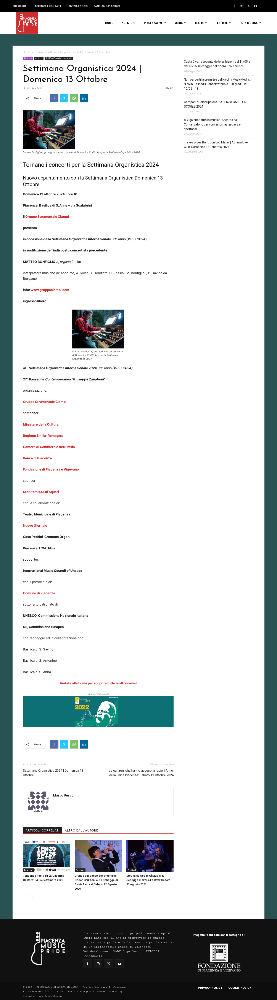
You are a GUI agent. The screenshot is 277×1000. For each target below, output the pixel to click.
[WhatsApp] (74, 98)
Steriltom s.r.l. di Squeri (41, 492)
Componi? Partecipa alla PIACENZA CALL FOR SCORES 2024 (215, 104)
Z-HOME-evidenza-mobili (59, 58)
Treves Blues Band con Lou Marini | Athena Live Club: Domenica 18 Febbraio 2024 (216, 145)
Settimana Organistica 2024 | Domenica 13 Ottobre (53, 773)
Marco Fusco (63, 795)
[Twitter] (249, 6)
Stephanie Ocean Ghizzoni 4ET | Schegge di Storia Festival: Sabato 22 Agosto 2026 (148, 880)
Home (27, 52)
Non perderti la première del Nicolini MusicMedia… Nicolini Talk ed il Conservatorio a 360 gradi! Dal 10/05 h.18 (217, 84)
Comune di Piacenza (39, 593)
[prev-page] (25, 897)
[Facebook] (234, 6)
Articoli (38, 58)
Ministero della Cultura (41, 424)
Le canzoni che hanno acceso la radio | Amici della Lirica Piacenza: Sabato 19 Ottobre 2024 (141, 773)
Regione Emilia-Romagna (43, 436)
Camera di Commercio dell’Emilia (49, 447)
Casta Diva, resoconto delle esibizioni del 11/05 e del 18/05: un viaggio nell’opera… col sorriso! (217, 64)
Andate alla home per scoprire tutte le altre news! (98, 683)
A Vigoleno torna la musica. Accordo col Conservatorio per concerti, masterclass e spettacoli (212, 124)
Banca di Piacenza (37, 458)
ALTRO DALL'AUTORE (81, 830)
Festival (28, 870)
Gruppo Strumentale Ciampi (47, 217)
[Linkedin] (84, 98)
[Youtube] (256, 6)
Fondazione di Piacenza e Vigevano (51, 469)
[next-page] (32, 897)
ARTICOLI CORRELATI (43, 830)
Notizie (39, 52)
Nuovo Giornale (35, 525)
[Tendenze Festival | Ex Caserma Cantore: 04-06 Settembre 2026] (46, 856)
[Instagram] (241, 6)
